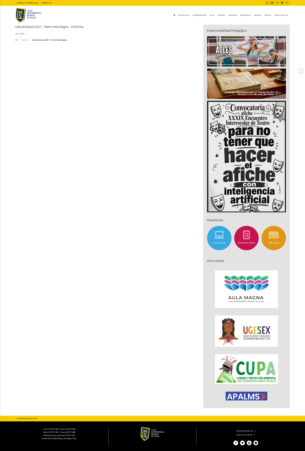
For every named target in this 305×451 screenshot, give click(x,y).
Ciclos (212, 15)
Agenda (25, 40)
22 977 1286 (70, 432)
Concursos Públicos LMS (27, 418)
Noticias (267, 15)
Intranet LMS (46, 3)
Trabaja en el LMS (281, 15)
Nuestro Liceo (184, 15)
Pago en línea (245, 435)
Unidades (221, 15)
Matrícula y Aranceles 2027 (27, 3)
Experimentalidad (199, 15)
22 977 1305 (53, 432)
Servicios (257, 15)
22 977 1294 (70, 429)
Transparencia (245, 431)
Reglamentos (245, 15)
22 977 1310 (70, 435)
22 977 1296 (53, 429)
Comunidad (232, 15)
